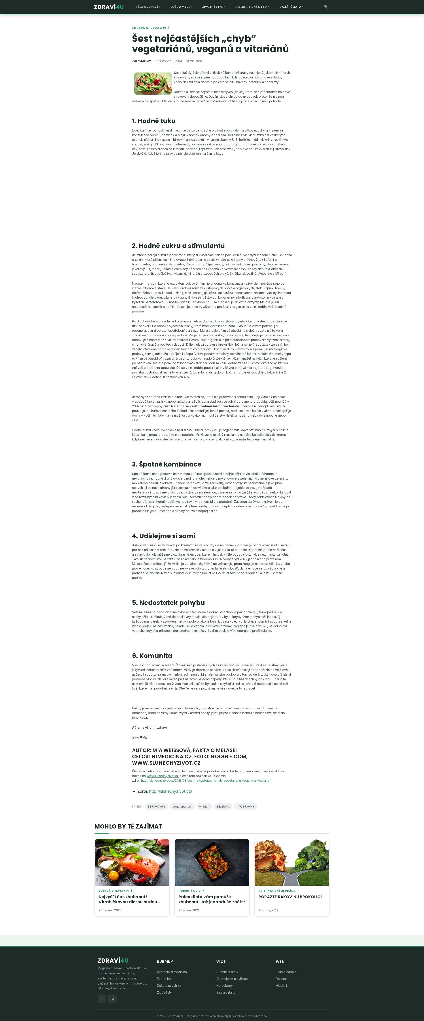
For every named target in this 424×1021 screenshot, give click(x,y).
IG (112, 998)
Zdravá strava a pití (150, 28)
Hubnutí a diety (191, 891)
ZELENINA (223, 806)
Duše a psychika (169, 985)
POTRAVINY (246, 806)
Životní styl (164, 992)
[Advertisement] (212, 192)
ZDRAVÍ (109, 7)
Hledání (281, 985)
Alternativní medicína (277, 891)
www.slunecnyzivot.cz (163, 776)
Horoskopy (224, 985)
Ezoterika (164, 979)
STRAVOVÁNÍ (157, 806)
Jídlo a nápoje (286, 972)
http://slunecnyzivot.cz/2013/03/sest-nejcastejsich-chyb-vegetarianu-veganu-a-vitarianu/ (206, 780)
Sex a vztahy (225, 992)
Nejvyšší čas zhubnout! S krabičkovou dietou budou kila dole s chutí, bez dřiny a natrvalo (128, 904)
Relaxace (283, 979)
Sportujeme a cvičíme (232, 979)
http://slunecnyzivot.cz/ (170, 791)
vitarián (204, 806)
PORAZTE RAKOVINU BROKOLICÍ (290, 896)
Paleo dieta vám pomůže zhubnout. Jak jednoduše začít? (212, 899)
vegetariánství (182, 806)
